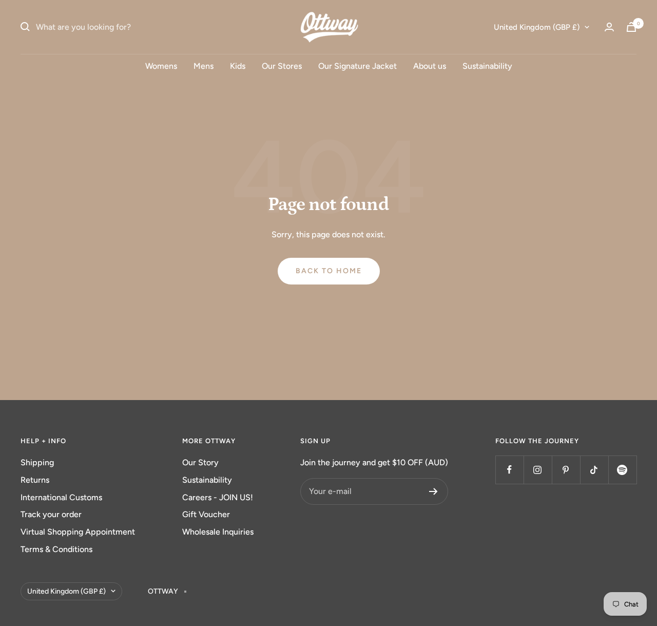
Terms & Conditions (56, 549)
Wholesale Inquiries (218, 532)
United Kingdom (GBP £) (536, 27)
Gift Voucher (206, 514)
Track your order (51, 514)
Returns (35, 480)
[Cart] (631, 27)
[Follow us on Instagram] (538, 470)
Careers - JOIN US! (217, 497)
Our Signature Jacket (357, 66)
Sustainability (487, 66)
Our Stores (282, 66)
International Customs (61, 497)
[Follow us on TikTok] (594, 470)
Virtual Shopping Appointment (78, 532)
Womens (161, 66)
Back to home (329, 271)
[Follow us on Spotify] (622, 470)
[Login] (609, 27)
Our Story (200, 462)
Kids (237, 66)
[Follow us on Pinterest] (566, 470)
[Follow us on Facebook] (509, 470)
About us (429, 66)
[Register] (433, 491)
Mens (204, 66)
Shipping (37, 462)
